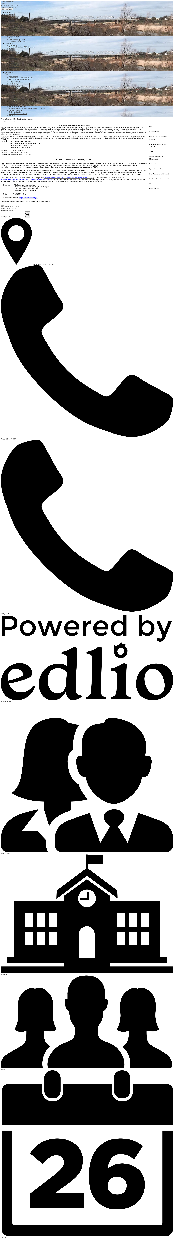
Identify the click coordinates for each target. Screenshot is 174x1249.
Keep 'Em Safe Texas (16, 85)
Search (3, 217)
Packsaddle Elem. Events (17, 38)
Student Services (14, 67)
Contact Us (12, 21)
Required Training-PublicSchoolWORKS (22, 92)
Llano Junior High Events (17, 40)
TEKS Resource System (16, 103)
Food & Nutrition (6, 119)
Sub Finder (12, 96)
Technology (12, 68)
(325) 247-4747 (11, 439)
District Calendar (14, 32)
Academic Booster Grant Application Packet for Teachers (27, 108)
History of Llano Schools (17, 29)
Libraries (11, 56)
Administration (13, 45)
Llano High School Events (17, 41)
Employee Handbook (15, 110)
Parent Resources (14, 87)
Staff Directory (13, 14)
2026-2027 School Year (16, 27)
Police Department (15, 63)
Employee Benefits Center (17, 106)
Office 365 (12, 97)
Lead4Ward (12, 94)
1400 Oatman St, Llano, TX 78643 (43, 264)
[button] (8, 12)
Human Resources (15, 54)
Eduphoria (12, 115)
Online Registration (15, 81)
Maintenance (13, 58)
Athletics (11, 49)
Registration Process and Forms (19, 79)
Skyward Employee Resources (18, 99)
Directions (12, 20)
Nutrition (12, 61)
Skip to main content (7, 2)
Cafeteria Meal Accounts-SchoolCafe (21, 78)
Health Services (14, 52)
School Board (13, 18)
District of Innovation (15, 25)
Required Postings (14, 16)
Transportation (13, 70)
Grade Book (13, 101)
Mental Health (13, 59)
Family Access (13, 76)
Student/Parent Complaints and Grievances (22, 88)
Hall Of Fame (13, 23)
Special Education (14, 65)
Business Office (14, 50)
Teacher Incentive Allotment (18, 114)
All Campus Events (15, 34)
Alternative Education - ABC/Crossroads (22, 47)
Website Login (13, 105)
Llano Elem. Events (15, 36)
